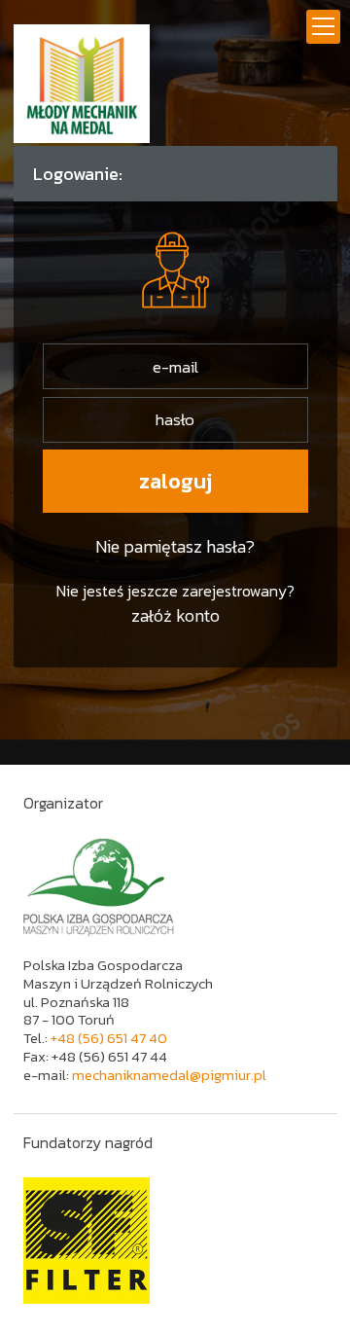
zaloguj (175, 481)
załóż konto (175, 615)
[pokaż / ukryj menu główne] (323, 27)
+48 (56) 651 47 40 (109, 1038)
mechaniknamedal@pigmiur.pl (169, 1074)
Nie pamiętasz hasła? (175, 546)
